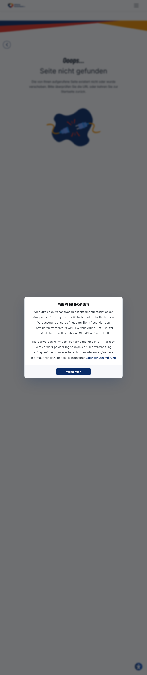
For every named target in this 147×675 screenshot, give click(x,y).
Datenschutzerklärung (101, 357)
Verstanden (73, 371)
